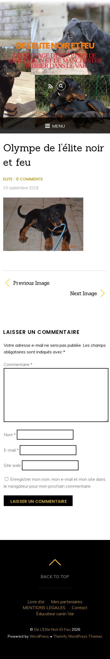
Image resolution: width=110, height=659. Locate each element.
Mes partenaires (66, 601)
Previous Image (31, 283)
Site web (12, 465)
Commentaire (18, 364)
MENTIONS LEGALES (44, 607)
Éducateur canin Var (55, 613)
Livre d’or (36, 601)
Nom (10, 434)
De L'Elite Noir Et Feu (52, 629)
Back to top (55, 576)
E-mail (11, 450)
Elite (8, 179)
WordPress (39, 636)
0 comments (29, 179)
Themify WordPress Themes (77, 636)
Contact (79, 607)
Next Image (50, 293)
